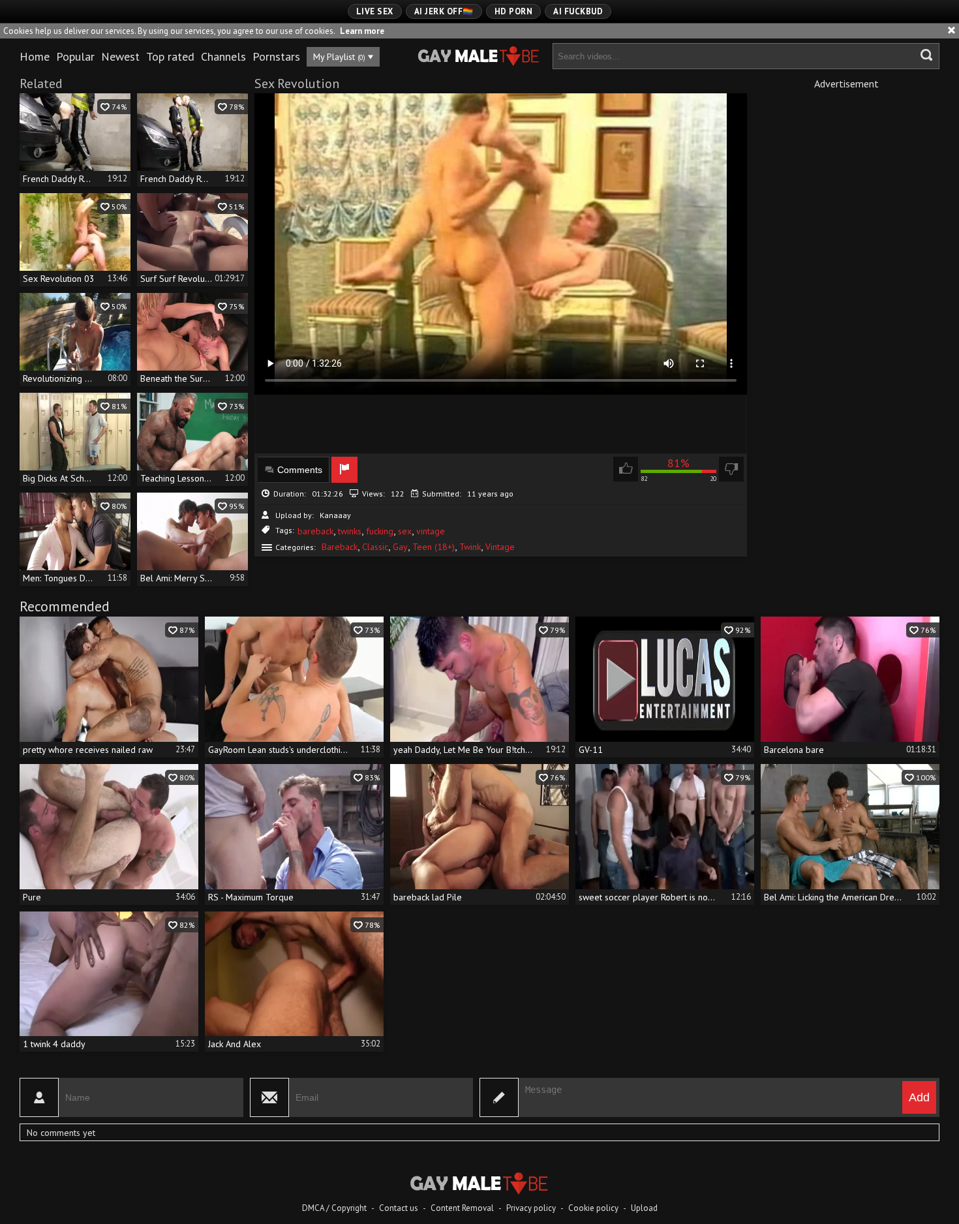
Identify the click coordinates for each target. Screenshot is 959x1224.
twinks (349, 531)
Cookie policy (593, 1208)
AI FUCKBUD (578, 11)
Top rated (170, 56)
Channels (223, 56)
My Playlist (339, 57)
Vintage (500, 547)
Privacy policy (531, 1208)
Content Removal (462, 1208)
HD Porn (514, 11)
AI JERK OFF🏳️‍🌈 (444, 11)
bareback (315, 531)
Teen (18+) (433, 547)
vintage (430, 531)
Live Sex (374, 11)
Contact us (398, 1208)
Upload (644, 1208)
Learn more (362, 31)
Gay (400, 547)
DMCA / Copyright (334, 1208)
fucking (379, 531)
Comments (299, 470)
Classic (375, 547)
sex (405, 531)
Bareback (340, 547)
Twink (470, 547)
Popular (75, 56)
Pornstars (276, 56)
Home (35, 56)
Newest (120, 56)
